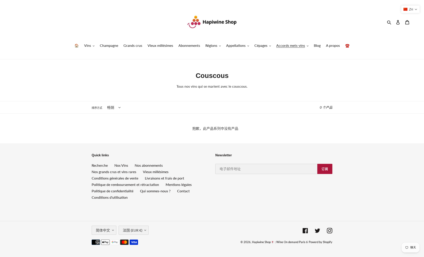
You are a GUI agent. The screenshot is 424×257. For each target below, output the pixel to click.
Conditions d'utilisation (110, 197)
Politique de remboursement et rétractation (125, 184)
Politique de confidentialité (112, 191)
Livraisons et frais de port (164, 178)
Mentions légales (179, 184)
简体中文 (103, 230)
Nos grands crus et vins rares (114, 172)
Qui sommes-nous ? (155, 191)
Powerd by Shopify (320, 242)
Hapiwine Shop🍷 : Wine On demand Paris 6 (280, 242)
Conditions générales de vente (115, 178)
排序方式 (97, 108)
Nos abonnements (149, 165)
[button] (410, 9)
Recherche (100, 165)
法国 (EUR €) (132, 230)
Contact (183, 191)
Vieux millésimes (155, 172)
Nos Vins (121, 165)
